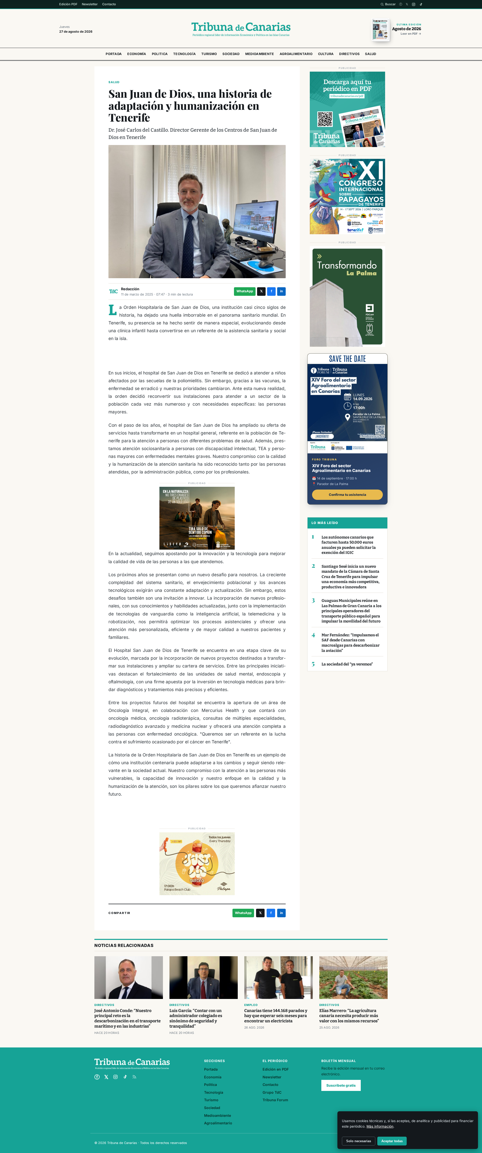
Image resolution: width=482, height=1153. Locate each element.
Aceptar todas (392, 1141)
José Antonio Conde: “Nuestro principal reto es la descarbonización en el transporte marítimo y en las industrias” (127, 1018)
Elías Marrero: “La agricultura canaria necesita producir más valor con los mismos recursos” (349, 1016)
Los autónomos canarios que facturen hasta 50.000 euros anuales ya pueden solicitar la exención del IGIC (349, 545)
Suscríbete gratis (341, 1085)
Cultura (326, 54)
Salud (370, 54)
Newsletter (90, 4)
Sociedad (230, 54)
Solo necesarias (358, 1141)
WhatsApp (244, 291)
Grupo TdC (272, 1092)
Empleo (251, 1005)
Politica (160, 54)
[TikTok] (421, 4)
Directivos (349, 54)
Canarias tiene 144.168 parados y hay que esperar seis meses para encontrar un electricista (275, 1016)
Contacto (109, 4)
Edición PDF (68, 4)
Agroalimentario (296, 54)
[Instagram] (413, 4)
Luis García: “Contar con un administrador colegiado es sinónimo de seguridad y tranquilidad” (195, 1018)
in (281, 291)
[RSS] (134, 1077)
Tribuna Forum (275, 1100)
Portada (114, 54)
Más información (380, 1126)
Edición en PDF (276, 1069)
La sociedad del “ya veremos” (347, 664)
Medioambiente (259, 54)
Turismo (209, 54)
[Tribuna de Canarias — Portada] (241, 29)
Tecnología (184, 54)
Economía (136, 54)
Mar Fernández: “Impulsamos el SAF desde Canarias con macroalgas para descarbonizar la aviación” (351, 643)
